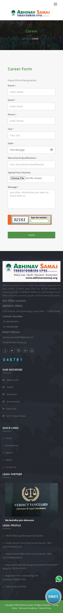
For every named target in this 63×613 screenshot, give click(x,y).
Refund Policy (45, 608)
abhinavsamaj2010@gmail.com (18, 337)
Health (9, 387)
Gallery (8, 459)
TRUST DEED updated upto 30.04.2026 (24, 535)
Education (11, 394)
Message (13, 186)
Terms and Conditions (28, 608)
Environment (13, 401)
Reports (9, 452)
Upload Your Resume (19, 172)
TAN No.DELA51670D (15, 586)
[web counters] (13, 359)
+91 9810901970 (10, 321)
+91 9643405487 (10, 326)
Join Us (25, 38)
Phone (12, 114)
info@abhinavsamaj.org (14, 342)
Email (11, 99)
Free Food (11, 408)
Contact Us (10, 467)
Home (8, 438)
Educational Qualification (22, 157)
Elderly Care (12, 379)
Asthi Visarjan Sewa (15, 415)
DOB (11, 143)
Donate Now (11, 445)
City (10, 128)
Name (12, 85)
